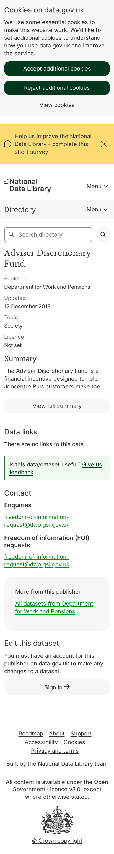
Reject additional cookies (57, 87)
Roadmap (31, 733)
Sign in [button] (54, 687)
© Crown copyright (57, 840)
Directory (20, 209)
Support (81, 733)
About (57, 733)
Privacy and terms (55, 750)
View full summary (57, 406)
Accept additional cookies (57, 68)
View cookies (57, 105)
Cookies (74, 742)
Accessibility (41, 742)
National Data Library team (73, 763)
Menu (94, 186)
